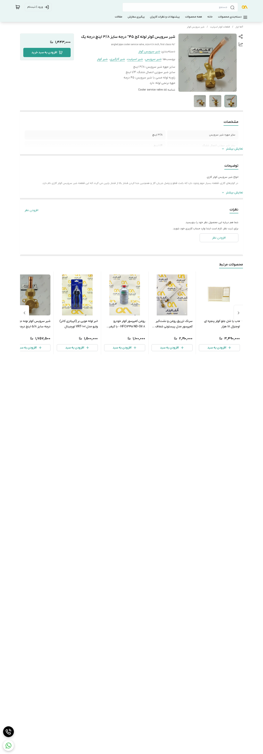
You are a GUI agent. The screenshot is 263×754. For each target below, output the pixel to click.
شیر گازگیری (117, 59)
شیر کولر (102, 59)
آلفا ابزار (239, 26)
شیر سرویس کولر (195, 26)
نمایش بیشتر (234, 149)
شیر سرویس (153, 59)
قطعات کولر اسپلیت (220, 26)
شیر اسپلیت (135, 59)
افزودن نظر (31, 210)
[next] (24, 313)
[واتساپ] (8, 745)
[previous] (238, 313)
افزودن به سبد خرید (44, 52)
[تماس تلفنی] (8, 731)
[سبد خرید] (17, 7)
